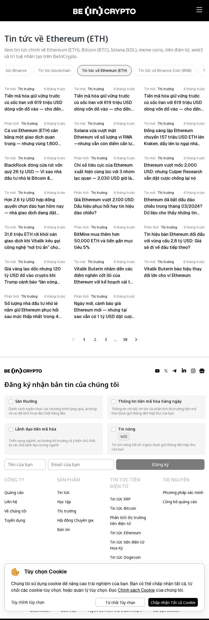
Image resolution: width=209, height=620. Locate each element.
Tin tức (63, 492)
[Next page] (136, 339)
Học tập (64, 501)
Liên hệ (10, 501)
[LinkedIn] (184, 371)
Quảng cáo (14, 492)
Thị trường (66, 511)
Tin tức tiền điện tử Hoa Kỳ (127, 545)
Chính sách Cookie (136, 590)
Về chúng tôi (15, 511)
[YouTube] (157, 371)
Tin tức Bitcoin (123, 508)
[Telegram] (174, 371)
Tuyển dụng (14, 520)
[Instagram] (193, 371)
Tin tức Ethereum (125, 532)
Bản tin (63, 529)
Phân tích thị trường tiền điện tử (128, 520)
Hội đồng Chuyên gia (75, 520)
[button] (53, 407)
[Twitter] (166, 371)
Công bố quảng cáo (180, 501)
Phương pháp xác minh (183, 492)
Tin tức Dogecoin (125, 557)
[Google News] (202, 371)
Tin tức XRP (120, 499)
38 (125, 339)
